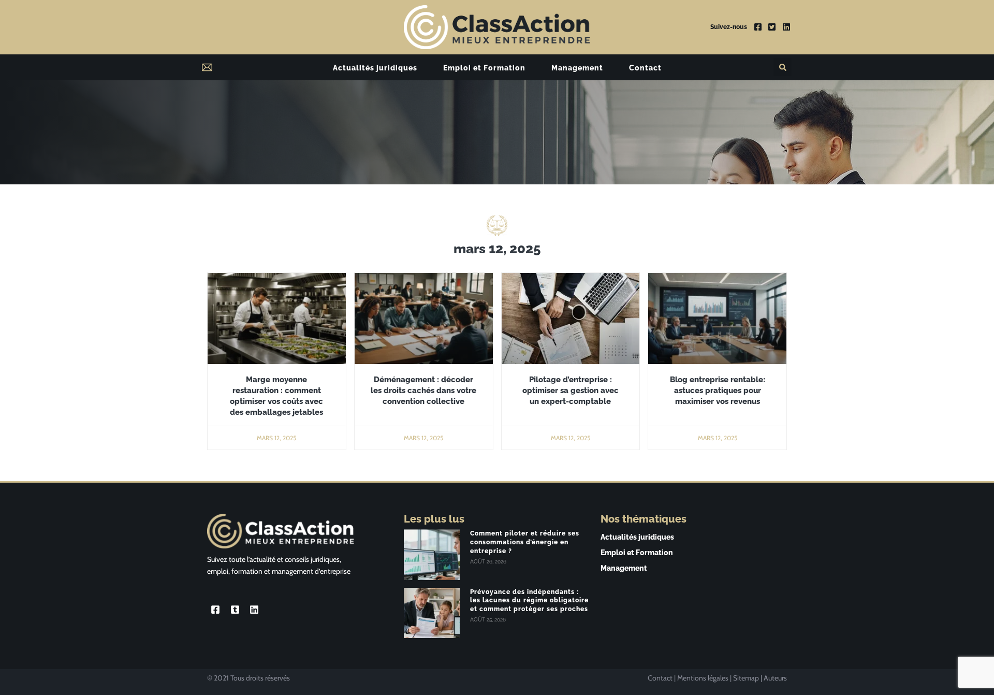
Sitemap (746, 678)
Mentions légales (702, 678)
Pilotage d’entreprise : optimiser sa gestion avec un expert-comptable (570, 390)
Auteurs (775, 678)
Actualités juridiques (375, 68)
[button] (782, 67)
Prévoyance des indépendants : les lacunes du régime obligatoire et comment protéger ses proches (529, 600)
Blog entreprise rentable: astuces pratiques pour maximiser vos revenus (717, 390)
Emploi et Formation (484, 68)
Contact (645, 68)
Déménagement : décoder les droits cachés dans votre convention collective (423, 390)
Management (577, 68)
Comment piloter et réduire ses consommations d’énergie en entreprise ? (524, 542)
